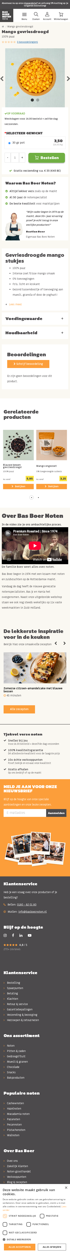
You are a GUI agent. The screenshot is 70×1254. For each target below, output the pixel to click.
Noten (10, 1046)
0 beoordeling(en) (27, 42)
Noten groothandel (18, 1171)
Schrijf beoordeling (29, 364)
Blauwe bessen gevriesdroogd (12, 466)
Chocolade (12, 1067)
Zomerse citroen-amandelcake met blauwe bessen (33, 690)
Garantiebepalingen (19, 1009)
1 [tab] (32, 100)
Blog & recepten (16, 1182)
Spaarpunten (14, 988)
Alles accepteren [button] (20, 1246)
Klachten (12, 999)
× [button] (66, 1187)
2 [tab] (37, 100)
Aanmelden (56, 813)
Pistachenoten (15, 1130)
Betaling (12, 993)
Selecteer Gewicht (24, 133)
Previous (55, 643)
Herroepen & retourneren (22, 1020)
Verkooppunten (16, 1177)
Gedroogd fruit (15, 1056)
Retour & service (17, 1004)
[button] (31, 497)
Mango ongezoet (46, 466)
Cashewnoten (15, 1103)
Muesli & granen (17, 1062)
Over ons (12, 1161)
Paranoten (13, 1119)
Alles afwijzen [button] (52, 1246)
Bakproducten (15, 1078)
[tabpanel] (35, 77)
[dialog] (35, 1219)
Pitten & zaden (16, 1051)
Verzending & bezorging (21, 1015)
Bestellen (50, 158)
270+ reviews (12, 949)
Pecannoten (14, 1124)
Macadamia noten (18, 1114)
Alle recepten (19, 709)
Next (64, 643)
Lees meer (15, 304)
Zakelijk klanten (17, 1166)
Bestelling (13, 983)
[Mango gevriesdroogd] (35, 77)
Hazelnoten (13, 1108)
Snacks (11, 1072)
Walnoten (12, 1135)
